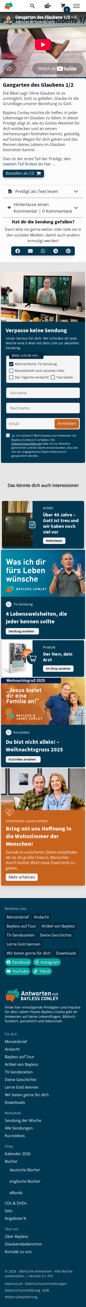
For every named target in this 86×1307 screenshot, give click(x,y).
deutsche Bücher (25, 1169)
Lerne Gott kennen (23, 944)
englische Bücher (25, 1181)
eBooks (16, 1192)
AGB (45, 1290)
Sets (8, 1210)
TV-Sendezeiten (21, 935)
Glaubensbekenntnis (23, 1244)
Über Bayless (16, 1236)
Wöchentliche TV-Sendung (36, 364)
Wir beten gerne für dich (29, 953)
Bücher (11, 1161)
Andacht (41, 917)
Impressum (14, 1283)
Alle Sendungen (19, 1128)
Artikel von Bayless (58, 926)
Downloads (66, 953)
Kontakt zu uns (18, 1251)
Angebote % (15, 1218)
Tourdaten (64, 377)
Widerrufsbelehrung (21, 1297)
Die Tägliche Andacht (32, 377)
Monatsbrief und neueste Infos (39, 370)
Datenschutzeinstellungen (46, 1283)
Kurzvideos (15, 1135)
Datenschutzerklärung (26, 444)
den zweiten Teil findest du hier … (37, 161)
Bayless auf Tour (21, 926)
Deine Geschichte (55, 935)
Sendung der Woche (23, 1120)
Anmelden (67, 423)
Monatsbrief (18, 917)
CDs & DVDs (16, 1203)
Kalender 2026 (18, 1153)
